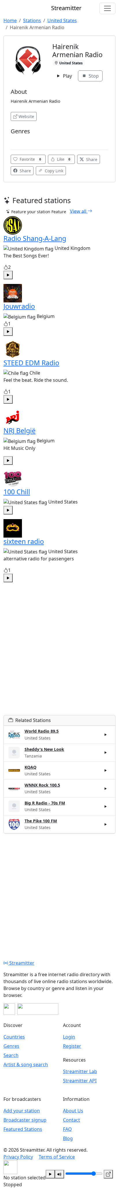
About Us (73, 1110)
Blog (68, 1138)
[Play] (50, 1174)
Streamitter (21, 963)
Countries (14, 1037)
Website (26, 116)
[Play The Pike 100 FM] (106, 824)
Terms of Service (57, 1157)
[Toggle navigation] (107, 8)
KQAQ (30, 767)
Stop (93, 76)
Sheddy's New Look (44, 749)
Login (69, 1037)
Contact (71, 1120)
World (18, 139)
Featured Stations (22, 1129)
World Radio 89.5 (42, 731)
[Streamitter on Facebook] (9, 1009)
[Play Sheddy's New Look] (106, 752)
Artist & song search (25, 1064)
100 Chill (16, 491)
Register (72, 1046)
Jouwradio (19, 306)
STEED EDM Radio (31, 362)
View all (79, 211)
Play (67, 76)
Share (91, 159)
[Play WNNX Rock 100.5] (106, 788)
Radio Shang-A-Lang (34, 238)
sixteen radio (23, 541)
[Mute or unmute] (59, 1174)
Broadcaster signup (25, 1120)
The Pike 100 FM (41, 821)
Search (10, 1055)
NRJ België (19, 430)
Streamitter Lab (80, 1071)
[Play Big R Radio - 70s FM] (106, 806)
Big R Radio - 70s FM (45, 803)
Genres (11, 1046)
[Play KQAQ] (106, 770)
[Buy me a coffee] (37, 1009)
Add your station (21, 1110)
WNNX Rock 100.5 (42, 785)
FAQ (67, 1129)
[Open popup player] (108, 1174)
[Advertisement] (59, 655)
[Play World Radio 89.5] (106, 735)
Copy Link (53, 170)
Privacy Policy (18, 1157)
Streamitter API (79, 1080)
